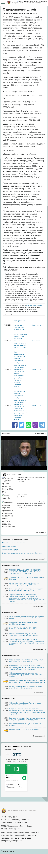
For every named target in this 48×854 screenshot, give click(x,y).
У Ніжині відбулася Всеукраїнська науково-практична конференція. (25, 704)
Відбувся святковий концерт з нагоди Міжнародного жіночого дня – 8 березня (24, 634)
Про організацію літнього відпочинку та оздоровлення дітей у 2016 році (20, 325)
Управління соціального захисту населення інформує (22, 553)
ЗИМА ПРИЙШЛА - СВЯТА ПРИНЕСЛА (23, 628)
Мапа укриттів (22, 495)
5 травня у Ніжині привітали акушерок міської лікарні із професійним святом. (26, 687)
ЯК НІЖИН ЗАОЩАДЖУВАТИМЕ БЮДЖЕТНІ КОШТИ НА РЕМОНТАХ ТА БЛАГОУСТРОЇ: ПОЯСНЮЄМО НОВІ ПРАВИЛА (25, 571)
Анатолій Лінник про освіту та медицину (24, 729)
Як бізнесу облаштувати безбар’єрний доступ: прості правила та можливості (26, 660)
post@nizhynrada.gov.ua (17, 822)
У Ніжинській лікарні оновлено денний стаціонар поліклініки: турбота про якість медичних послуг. (27, 681)
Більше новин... (38, 606)
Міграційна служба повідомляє (13, 543)
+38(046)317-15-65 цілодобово (15, 819)
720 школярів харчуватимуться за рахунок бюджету (25, 724)
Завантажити (36, 325)
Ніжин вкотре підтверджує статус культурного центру (26, 617)
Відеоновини (39, 433)
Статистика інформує (10, 549)
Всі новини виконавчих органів (33, 559)
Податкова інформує (9, 546)
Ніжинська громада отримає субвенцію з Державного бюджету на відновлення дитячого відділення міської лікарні (31, 503)
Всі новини (40, 532)
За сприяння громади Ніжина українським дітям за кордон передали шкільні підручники (27, 719)
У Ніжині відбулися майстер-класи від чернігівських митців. (23, 623)
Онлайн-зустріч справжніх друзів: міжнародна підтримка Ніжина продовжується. (26, 589)
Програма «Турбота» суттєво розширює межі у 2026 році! (26, 578)
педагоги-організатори (34, 305)
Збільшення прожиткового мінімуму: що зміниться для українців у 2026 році (24, 584)
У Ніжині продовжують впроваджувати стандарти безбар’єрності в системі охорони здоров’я (25, 674)
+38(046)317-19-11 (9, 817)
